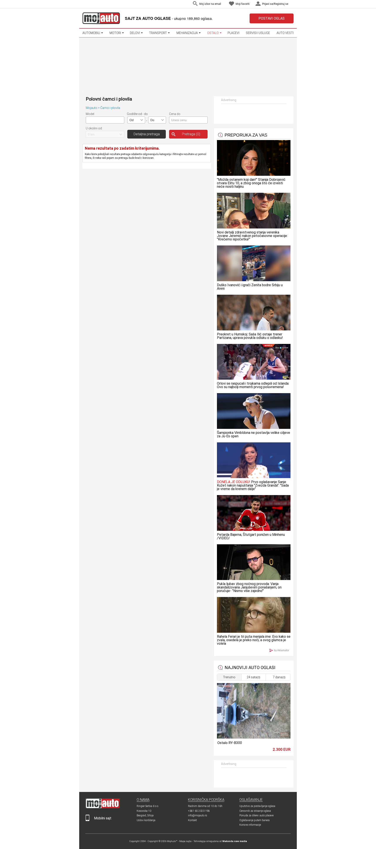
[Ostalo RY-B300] (253, 737)
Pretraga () (191, 134)
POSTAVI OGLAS (271, 18)
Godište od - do (137, 113)
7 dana (279, 677)
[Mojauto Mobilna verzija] (87, 820)
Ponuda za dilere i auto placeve (256, 815)
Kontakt (192, 820)
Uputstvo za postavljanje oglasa (257, 806)
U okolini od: (94, 128)
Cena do (174, 113)
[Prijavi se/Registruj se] (292, 4)
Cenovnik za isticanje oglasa (255, 810)
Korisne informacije (250, 824)
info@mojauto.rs (197, 815)
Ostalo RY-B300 (229, 743)
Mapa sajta (185, 841)
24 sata (253, 677)
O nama (143, 800)
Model (90, 113)
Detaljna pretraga (147, 134)
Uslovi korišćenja (146, 820)
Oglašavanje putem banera (254, 820)
